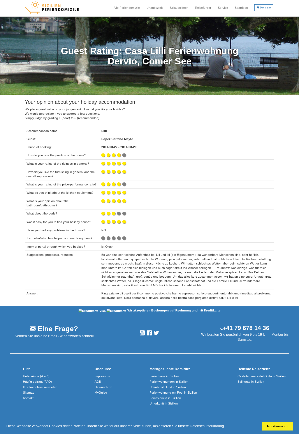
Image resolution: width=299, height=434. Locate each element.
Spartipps (241, 7)
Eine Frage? (57, 329)
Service (223, 7)
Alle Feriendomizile (127, 7)
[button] (225, 426)
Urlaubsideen (179, 7)
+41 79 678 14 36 (246, 328)
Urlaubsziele (155, 7)
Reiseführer (203, 7)
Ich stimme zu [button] (277, 426)
